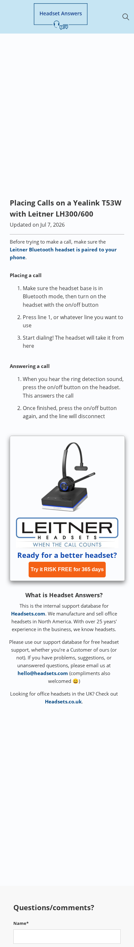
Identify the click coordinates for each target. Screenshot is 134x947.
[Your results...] (127, 16)
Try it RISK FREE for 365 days (67, 569)
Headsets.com (28, 613)
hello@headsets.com (43, 673)
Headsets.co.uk (63, 701)
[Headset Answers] (60, 17)
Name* (21, 923)
